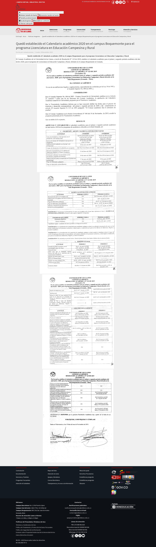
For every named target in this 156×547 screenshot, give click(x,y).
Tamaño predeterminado (28, 18)
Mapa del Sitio (52, 471)
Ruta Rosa (107, 1)
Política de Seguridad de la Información (28, 530)
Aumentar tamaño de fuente (50, 15)
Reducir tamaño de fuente (28, 15)
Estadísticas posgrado (87, 480)
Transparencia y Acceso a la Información (60, 483)
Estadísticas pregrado (87, 477)
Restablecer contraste (41, 21)
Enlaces (88, 1)
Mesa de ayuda (84, 471)
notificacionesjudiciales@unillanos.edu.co (78, 508)
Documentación (21, 474)
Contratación (20, 471)
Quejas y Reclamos (54, 477)
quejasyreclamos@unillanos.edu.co (78, 518)
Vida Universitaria (98, 1)
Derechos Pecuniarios (86, 474)
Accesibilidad (20, 9)
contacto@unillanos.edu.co (78, 513)
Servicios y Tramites (22, 477)
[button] (45, 6)
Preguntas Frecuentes (23, 480)
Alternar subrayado (26, 23)
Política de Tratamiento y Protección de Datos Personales (34, 527)
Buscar (127, 2)
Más (92, 1)
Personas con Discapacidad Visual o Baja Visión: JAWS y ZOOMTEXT (42, 12)
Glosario (82, 483)
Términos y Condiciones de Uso (26, 525)
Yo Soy (84, 1)
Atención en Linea (53, 474)
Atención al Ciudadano (23, 483)
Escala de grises (25, 21)
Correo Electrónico (54, 480)
